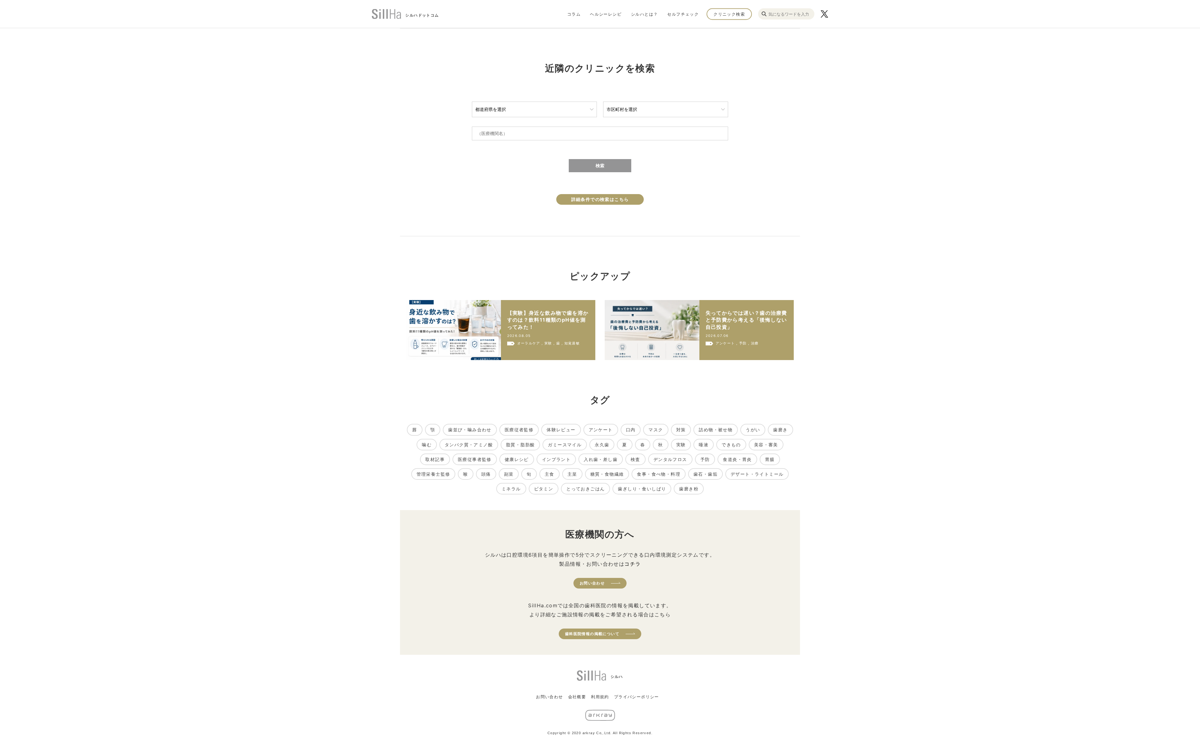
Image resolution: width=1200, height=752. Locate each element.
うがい (753, 429)
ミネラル (511, 488)
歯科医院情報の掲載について (592, 633)
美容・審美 (766, 444)
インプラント (556, 459)
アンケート (601, 429)
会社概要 (577, 696)
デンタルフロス (670, 459)
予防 (705, 459)
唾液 (703, 444)
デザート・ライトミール (757, 474)
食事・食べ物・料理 (658, 474)
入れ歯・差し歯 (601, 459)
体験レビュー (561, 429)
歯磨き (780, 429)
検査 (635, 459)
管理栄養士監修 (433, 474)
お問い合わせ (592, 583)
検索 (600, 165)
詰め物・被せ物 (715, 429)
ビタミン (543, 488)
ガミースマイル (565, 444)
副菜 (509, 474)
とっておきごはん (585, 488)
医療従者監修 (519, 429)
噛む (427, 444)
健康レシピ (517, 459)
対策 (681, 429)
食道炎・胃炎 (737, 459)
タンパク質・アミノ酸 (469, 444)
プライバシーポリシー (636, 696)
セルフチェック (683, 13)
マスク (655, 429)
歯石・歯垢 (705, 474)
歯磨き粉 (688, 488)
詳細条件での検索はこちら (600, 199)
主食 (549, 474)
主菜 (572, 474)
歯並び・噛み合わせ (470, 429)
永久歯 (602, 444)
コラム (574, 13)
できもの (731, 444)
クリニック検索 (729, 13)
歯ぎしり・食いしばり (642, 488)
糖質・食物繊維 (607, 474)
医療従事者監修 (475, 459)
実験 (681, 444)
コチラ (632, 564)
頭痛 (486, 474)
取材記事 (435, 459)
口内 (631, 429)
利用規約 (600, 696)
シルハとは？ (644, 13)
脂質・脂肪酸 (520, 444)
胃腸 (770, 459)
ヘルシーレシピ (606, 13)
